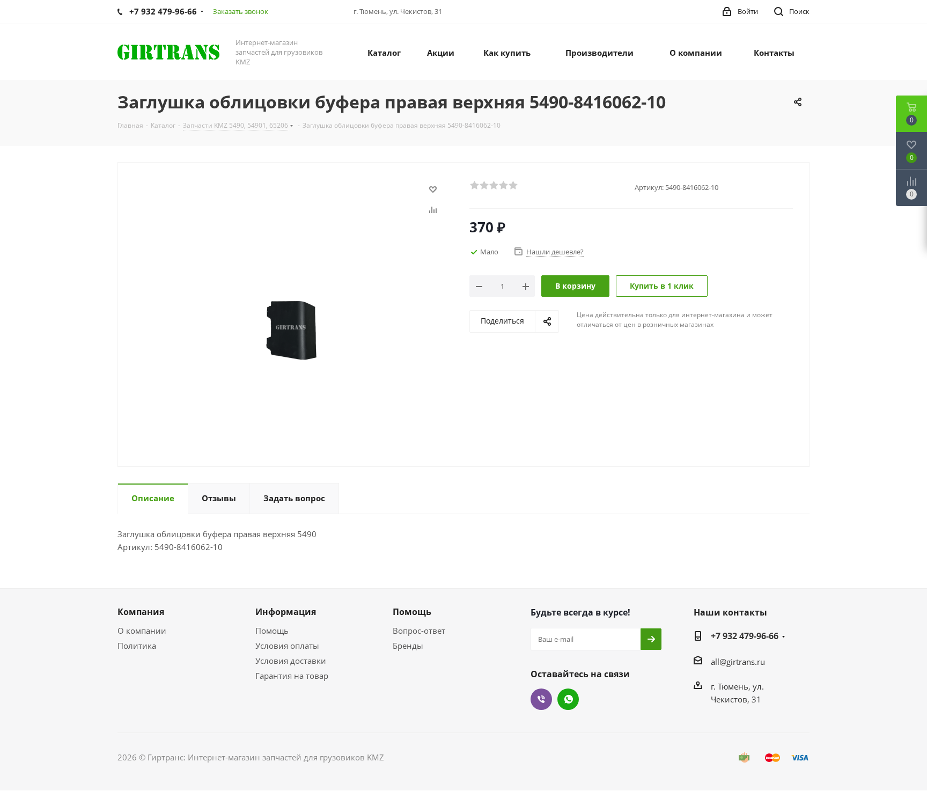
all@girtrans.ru (738, 661)
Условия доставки (290, 660)
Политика (136, 645)
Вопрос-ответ (419, 630)
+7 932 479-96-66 (744, 636)
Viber (541, 699)
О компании (141, 630)
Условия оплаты (287, 645)
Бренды (408, 645)
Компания (140, 612)
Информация (285, 612)
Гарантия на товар (291, 675)
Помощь (272, 630)
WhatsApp (568, 699)
